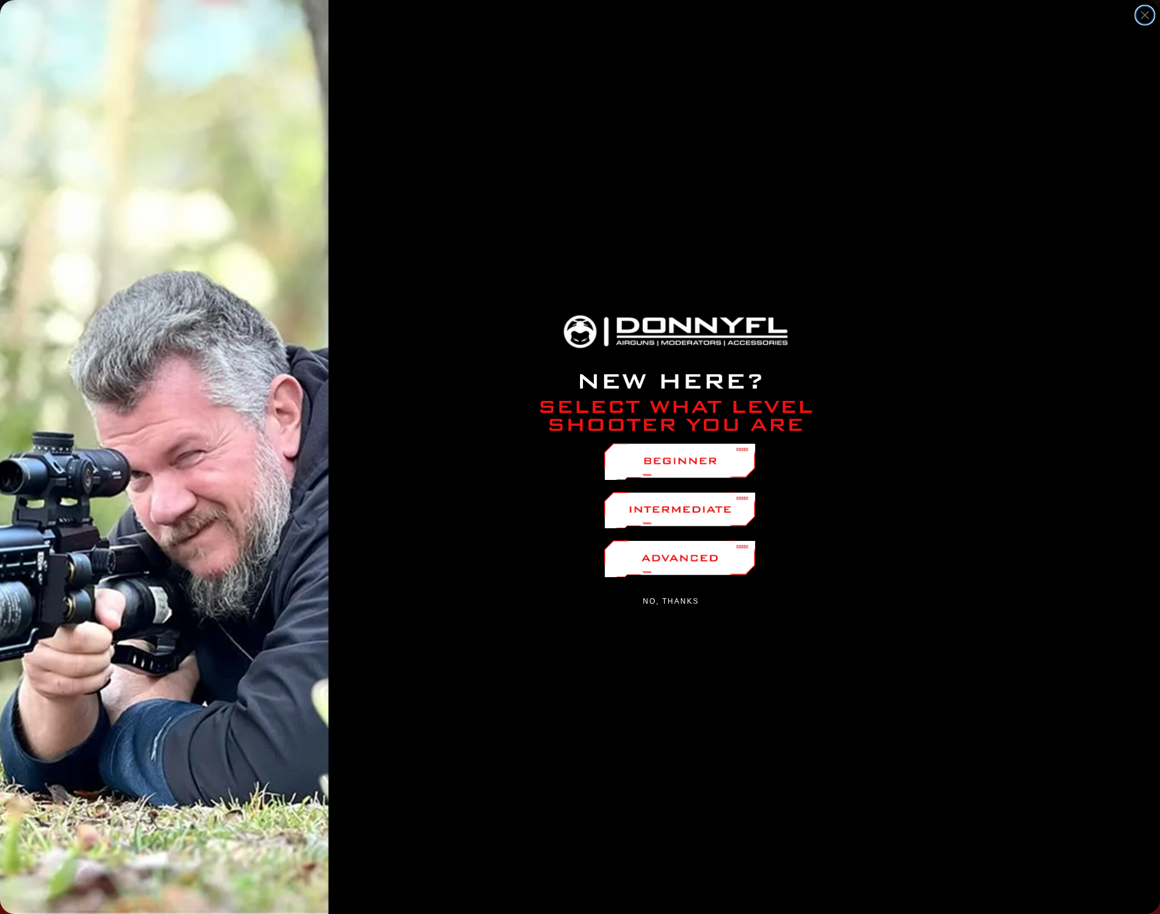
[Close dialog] (1145, 15)
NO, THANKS (671, 601)
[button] (679, 461)
